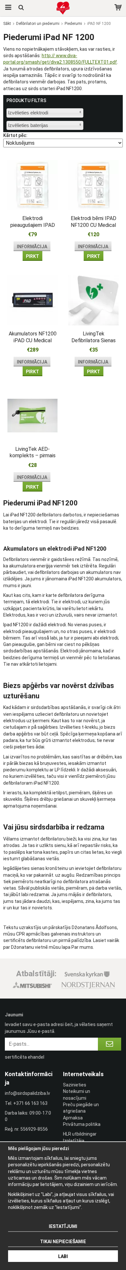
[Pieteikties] (109, 1044)
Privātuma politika (81, 1124)
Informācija (32, 246)
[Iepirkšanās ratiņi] (118, 8)
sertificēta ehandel (24, 1057)
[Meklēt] (22, 8)
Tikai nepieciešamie (63, 1241)
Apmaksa (73, 1117)
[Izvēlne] (7, 8)
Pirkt (32, 256)
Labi (63, 1256)
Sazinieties (74, 1084)
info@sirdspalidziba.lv (27, 1093)
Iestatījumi (63, 1226)
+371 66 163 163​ (30, 1103)
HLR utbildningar (80, 1134)
